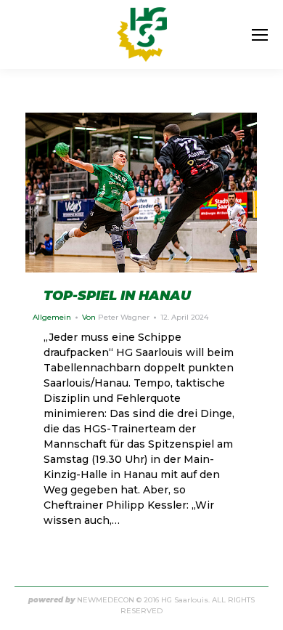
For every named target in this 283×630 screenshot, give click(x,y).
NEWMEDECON (105, 600)
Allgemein (52, 317)
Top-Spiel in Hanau (117, 296)
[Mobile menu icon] (259, 35)
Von (115, 317)
